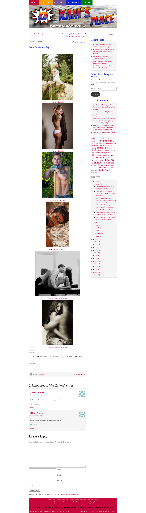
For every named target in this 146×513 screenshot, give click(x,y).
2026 (97, 181)
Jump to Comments (78, 42)
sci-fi (104, 163)
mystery (111, 155)
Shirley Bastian (36, 413)
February (99, 233)
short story (93, 165)
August (99, 184)
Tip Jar (87, 2)
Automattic (112, 511)
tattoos (92, 170)
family (93, 148)
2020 (97, 253)
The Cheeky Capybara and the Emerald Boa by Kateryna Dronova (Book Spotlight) (103, 51)
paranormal (101, 157)
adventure (100, 139)
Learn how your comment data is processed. (66, 494)
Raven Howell (97, 112)
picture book (97, 160)
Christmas (94, 143)
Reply (32, 407)
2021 (97, 250)
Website (59, 480)
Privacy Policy (94, 502)
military (105, 155)
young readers (96, 172)
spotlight (111, 165)
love (93, 155)
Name (59, 469)
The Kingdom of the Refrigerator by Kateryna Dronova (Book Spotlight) (104, 107)
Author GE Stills (37, 392)
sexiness (42, 374)
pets (108, 157)
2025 (97, 239)
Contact (59, 2)
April (98, 228)
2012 (97, 275)
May (98, 225)
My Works (73, 2)
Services (45, 2)
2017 (97, 261)
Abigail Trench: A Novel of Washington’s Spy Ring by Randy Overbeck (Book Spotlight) (104, 121)
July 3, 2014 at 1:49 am (36, 415)
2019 (97, 255)
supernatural (94, 168)
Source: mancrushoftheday (57, 200)
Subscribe (95, 94)
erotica (110, 145)
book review (94, 141)
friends (93, 150)
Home (34, 2)
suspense (103, 168)
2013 (97, 272)
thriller (101, 170)
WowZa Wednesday (36, 34)
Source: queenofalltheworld (58, 298)
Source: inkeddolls (58, 102)
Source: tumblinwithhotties (57, 249)
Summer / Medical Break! (108, 132)
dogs (92, 145)
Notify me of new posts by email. (42, 486)
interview (104, 152)
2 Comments (81, 374)
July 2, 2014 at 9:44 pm (36, 395)
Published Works (62, 502)
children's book (106, 141)
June (98, 222)
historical (106, 150)
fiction (108, 148)
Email (59, 475)
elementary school (100, 145)
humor (97, 152)
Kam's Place (33, 511)
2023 (97, 245)
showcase (102, 165)
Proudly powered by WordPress (89, 511)
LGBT (110, 152)
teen (96, 170)
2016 (97, 264)
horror (92, 152)
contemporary (110, 143)
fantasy (100, 148)
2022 (97, 247)
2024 (97, 242)
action (93, 139)
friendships (100, 150)
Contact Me (74, 502)
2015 (97, 266)
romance (96, 162)
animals (108, 138)
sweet (111, 168)
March (98, 230)
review (109, 160)
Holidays (113, 150)
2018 (97, 258)
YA (106, 170)
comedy (101, 143)
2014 (97, 269)
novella (93, 157)
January (99, 236)
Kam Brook (96, 105)
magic (99, 155)
